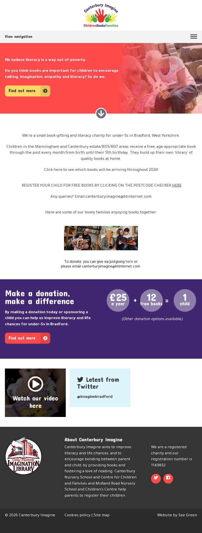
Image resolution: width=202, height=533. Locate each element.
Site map (102, 516)
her (57, 170)
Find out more (22, 90)
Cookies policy (77, 516)
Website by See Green (177, 516)
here (130, 262)
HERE (177, 186)
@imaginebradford (95, 397)
